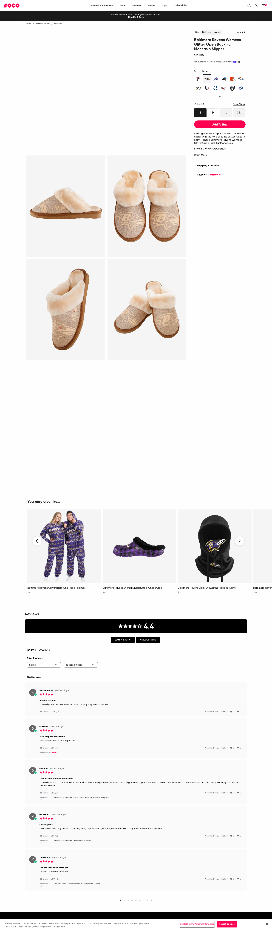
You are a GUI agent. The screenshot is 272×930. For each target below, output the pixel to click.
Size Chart (239, 104)
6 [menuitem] (140, 900)
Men (122, 5)
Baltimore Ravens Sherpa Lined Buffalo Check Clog (132, 588)
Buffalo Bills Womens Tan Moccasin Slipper (73, 841)
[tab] (122, 640)
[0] (262, 5)
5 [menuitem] (136, 900)
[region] (136, 924)
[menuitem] (101, 5)
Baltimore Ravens (211, 32)
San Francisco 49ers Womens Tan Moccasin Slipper (77, 884)
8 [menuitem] (147, 900)
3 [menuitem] (128, 900)
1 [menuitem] (120, 900)
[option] (136, 16)
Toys (164, 5)
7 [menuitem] (143, 900)
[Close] (267, 924)
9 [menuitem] (151, 900)
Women (136, 5)
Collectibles (180, 5)
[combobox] (44, 665)
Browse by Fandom (102, 5)
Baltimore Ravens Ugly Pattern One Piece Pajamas (56, 588)
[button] (45, 711)
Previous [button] (37, 541)
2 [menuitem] (124, 900)
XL (239, 112)
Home (151, 5)
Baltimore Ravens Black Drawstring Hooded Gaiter (207, 588)
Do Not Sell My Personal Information (197, 924)
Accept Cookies (227, 924)
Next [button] (240, 541)
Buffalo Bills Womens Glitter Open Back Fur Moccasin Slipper (81, 798)
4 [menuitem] (132, 900)
